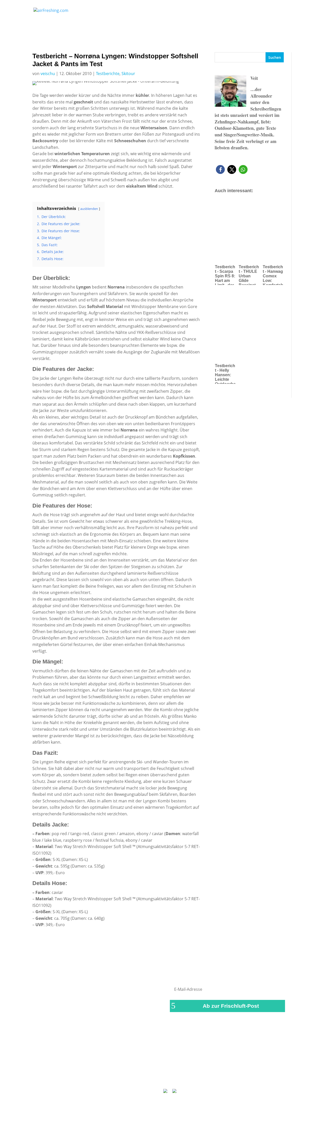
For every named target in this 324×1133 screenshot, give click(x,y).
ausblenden (89, 208)
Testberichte (195, 12)
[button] (220, 169)
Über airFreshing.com (134, 1077)
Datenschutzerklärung (181, 1077)
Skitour (128, 73)
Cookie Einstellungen (256, 1077)
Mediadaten (219, 1077)
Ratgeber (272, 12)
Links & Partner (67, 1077)
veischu (47, 73)
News (113, 12)
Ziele (248, 12)
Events (225, 12)
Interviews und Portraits (153, 12)
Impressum (98, 1077)
